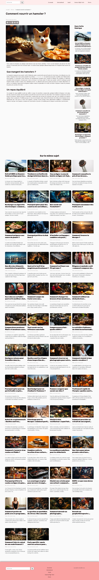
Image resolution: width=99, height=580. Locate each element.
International (60, 2)
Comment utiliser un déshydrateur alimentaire (80, 299)
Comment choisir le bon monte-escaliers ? (82, 359)
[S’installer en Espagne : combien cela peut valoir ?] (60, 227)
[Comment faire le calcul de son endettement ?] (15, 534)
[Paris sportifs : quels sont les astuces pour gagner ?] (38, 534)
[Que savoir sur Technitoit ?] (60, 196)
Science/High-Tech (79, 2)
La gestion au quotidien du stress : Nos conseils (37, 513)
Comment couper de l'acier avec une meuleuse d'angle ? (35, 299)
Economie (50, 2)
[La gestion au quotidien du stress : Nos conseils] (38, 503)
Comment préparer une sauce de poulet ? (14, 236)
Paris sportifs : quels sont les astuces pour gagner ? (36, 544)
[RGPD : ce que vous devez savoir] (83, 472)
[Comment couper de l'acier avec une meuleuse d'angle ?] (38, 288)
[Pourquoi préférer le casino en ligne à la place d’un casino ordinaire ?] (15, 472)
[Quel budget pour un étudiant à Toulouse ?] (38, 380)
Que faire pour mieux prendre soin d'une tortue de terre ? (81, 452)
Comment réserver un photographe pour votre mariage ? (60, 360)
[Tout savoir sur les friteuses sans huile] (38, 319)
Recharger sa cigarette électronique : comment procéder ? (83, 136)
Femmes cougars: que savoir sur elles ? (59, 390)
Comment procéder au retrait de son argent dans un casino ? (81, 421)
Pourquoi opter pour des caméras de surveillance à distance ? (37, 207)
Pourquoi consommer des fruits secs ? (82, 206)
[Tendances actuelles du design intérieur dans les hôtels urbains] (83, 59)
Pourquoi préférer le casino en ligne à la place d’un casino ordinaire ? (15, 483)
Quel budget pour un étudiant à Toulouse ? (36, 390)
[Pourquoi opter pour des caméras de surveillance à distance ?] (38, 196)
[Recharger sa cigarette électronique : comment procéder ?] (83, 128)
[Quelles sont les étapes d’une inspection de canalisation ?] (38, 350)
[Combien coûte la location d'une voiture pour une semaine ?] (38, 442)
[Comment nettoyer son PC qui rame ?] (60, 258)
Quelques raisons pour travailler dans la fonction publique (14, 360)
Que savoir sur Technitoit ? (56, 206)
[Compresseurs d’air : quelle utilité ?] (60, 319)
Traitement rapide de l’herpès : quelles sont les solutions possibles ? (82, 391)
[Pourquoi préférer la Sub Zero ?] (38, 227)
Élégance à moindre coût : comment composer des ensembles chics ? (82, 268)
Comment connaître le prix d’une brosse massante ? (83, 112)
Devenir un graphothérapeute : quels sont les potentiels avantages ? (82, 515)
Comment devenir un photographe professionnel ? (58, 514)
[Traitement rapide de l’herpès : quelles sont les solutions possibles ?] (83, 380)
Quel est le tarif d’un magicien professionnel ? (38, 267)
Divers (89, 2)
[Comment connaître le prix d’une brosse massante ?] (83, 104)
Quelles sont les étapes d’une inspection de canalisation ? (37, 360)
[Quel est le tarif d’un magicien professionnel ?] (38, 258)
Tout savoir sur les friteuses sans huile (35, 328)
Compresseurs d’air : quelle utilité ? (58, 328)
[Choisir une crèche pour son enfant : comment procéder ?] (60, 472)
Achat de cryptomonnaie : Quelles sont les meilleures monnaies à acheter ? (15, 422)
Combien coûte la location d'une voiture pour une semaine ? (36, 452)
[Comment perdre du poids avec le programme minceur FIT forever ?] (15, 503)
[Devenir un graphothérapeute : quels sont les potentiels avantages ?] (83, 503)
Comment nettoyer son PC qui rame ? (59, 267)
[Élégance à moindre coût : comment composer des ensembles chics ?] (83, 258)
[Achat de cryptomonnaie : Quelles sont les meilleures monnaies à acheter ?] (15, 411)
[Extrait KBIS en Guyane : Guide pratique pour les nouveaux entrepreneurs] (83, 36)
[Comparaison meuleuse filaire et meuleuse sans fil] (15, 319)
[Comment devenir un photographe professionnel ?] (60, 503)
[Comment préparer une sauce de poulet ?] (15, 227)
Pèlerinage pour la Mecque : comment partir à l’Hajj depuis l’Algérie (37, 421)
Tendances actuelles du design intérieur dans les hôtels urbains (83, 67)
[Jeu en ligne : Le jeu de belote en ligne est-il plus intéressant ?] (83, 81)
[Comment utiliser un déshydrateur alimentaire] (83, 288)
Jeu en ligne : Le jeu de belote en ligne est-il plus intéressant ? (83, 90)
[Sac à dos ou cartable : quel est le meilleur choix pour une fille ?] (15, 288)
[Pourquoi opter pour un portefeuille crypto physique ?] (15, 380)
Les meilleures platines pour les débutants (59, 451)
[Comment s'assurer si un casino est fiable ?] (15, 442)
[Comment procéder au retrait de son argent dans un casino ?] (83, 411)
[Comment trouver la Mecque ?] (83, 227)
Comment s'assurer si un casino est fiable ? (15, 451)
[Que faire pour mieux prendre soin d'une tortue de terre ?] (83, 442)
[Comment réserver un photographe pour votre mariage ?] (60, 350)
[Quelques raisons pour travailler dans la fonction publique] (15, 350)
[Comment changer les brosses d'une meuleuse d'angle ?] (60, 288)
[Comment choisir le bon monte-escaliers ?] (83, 350)
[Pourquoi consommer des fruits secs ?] (83, 196)
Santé (69, 2)
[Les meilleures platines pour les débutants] (60, 442)
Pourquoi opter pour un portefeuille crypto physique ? (14, 391)
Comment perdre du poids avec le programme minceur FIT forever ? (15, 514)
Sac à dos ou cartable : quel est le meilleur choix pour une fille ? (15, 299)
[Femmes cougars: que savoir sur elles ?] (60, 380)
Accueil (7, 9)
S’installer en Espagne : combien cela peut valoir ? (59, 237)
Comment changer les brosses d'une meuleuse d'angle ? (60, 299)
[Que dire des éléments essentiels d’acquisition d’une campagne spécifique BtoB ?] (15, 258)
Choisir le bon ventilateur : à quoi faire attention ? (60, 421)
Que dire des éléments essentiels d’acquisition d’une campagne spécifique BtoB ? (15, 269)
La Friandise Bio (39, 76)
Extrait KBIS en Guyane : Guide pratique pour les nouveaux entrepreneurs (83, 44)
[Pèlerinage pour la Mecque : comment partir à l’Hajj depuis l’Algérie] (38, 411)
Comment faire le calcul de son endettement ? (15, 543)
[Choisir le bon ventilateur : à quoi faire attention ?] (60, 411)
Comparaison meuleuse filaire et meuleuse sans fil (15, 329)
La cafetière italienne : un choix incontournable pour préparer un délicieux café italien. (82, 330)
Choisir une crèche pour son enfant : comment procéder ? (60, 483)
